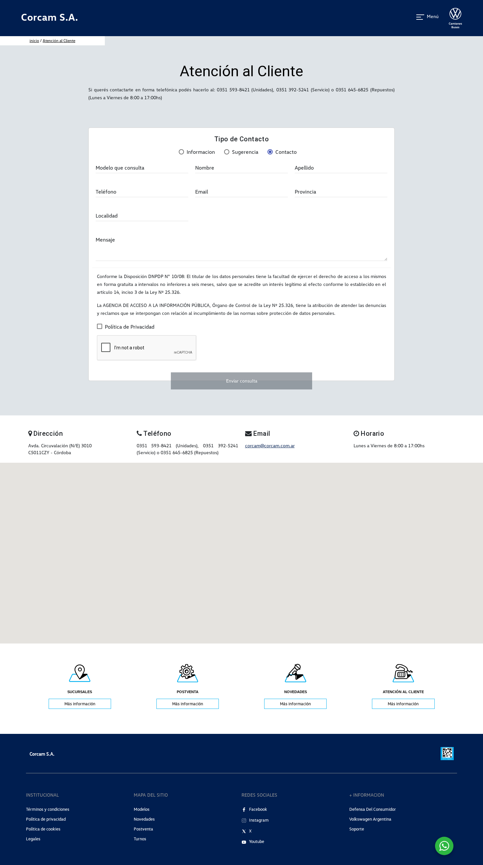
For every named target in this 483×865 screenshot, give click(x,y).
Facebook (258, 809)
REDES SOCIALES (259, 795)
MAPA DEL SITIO (151, 795)
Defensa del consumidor (372, 809)
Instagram (259, 820)
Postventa (143, 828)
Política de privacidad (46, 819)
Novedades (144, 819)
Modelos (142, 809)
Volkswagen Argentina (370, 819)
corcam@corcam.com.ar (270, 445)
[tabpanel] (80, 686)
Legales (33, 838)
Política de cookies (43, 828)
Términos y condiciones (47, 809)
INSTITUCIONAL (42, 795)
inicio (34, 40)
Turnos (140, 838)
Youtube (256, 841)
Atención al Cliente (59, 40)
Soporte (356, 828)
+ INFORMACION (366, 795)
